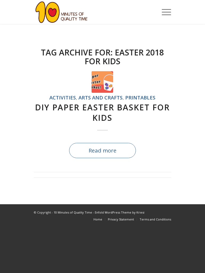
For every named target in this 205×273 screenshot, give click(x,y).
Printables (140, 97)
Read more (102, 150)
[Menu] (163, 12)
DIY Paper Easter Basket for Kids (102, 112)
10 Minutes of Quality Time (73, 212)
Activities (62, 97)
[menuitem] (98, 219)
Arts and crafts (100, 97)
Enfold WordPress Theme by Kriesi (119, 212)
